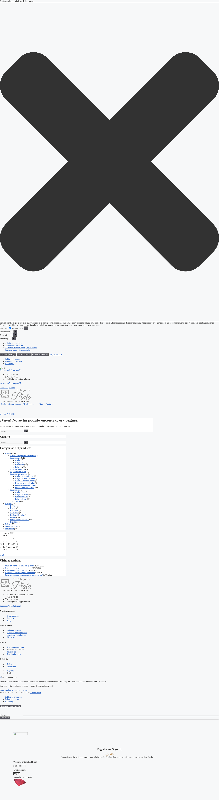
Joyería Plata (15, 490)
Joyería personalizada (18, 474)
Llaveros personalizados (24, 483)
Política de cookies (12, 359)
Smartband (9, 529)
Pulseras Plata (20, 499)
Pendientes (19, 465)
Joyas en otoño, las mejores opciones (19, 566)
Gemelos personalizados (25, 481)
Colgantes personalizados (25, 478)
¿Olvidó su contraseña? (22, 777)
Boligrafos (14, 510)
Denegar (12, 355)
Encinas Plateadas (17, 515)
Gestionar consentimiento (10, 706)
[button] (109, 162)
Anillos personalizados (24, 476)
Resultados (5, 718)
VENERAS (15, 501)
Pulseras (18, 467)
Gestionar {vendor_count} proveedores (21, 348)
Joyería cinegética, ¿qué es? (16, 570)
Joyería (8, 453)
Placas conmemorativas (19, 519)
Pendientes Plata (21, 497)
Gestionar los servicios (14, 345)
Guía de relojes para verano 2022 (18, 568)
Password (17, 766)
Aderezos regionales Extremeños (23, 456)
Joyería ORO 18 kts (18, 472)
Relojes (8, 524)
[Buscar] (26, 431)
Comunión (14, 513)
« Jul (2, 555)
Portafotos (14, 522)
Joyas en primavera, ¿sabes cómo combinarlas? (24, 575)
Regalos (8, 503)
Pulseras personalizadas (24, 487)
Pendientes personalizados (25, 485)
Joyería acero (15, 458)
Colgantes (19, 462)
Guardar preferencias (40, 355)
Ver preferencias (24, 355)
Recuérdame (21, 770)
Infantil (13, 517)
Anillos (18, 460)
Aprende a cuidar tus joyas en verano (20, 573)
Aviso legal (9, 363)
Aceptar (4, 355)
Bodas (12, 508)
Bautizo (13, 506)
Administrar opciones (13, 343)
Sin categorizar (11, 526)
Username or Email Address (24, 762)
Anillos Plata (20, 492)
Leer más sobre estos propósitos (17, 350)
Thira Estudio (35, 692)
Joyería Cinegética (17, 469)
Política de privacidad (13, 361)
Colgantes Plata (21, 494)
